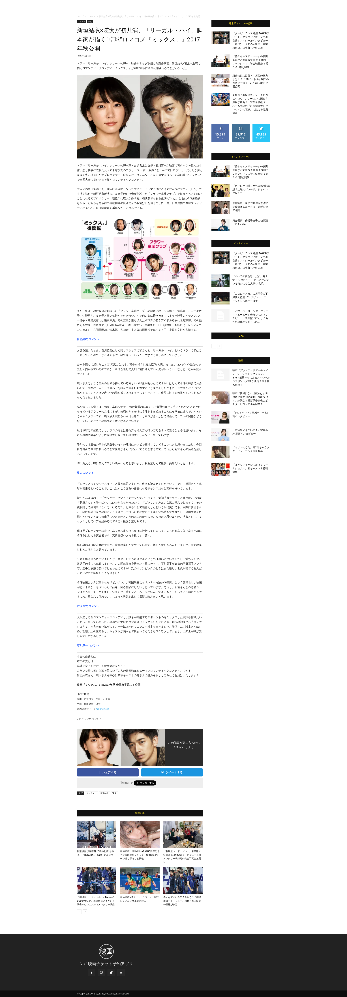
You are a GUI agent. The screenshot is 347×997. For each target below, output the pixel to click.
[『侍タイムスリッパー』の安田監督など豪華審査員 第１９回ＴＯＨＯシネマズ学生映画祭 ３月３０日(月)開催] (220, 60)
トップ (80, 16)
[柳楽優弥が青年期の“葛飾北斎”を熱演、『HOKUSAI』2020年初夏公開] (96, 834)
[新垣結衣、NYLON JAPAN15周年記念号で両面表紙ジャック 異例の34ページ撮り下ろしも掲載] (140, 834)
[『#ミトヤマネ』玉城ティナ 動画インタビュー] (220, 417)
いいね (220, 125)
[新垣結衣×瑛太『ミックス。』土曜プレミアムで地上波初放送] (140, 880)
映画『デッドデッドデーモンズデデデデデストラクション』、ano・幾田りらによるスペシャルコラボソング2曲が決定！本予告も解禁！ (251, 377)
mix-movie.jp (102, 709)
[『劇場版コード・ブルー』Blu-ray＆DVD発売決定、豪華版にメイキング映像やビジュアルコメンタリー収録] (96, 880)
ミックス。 (92, 793)
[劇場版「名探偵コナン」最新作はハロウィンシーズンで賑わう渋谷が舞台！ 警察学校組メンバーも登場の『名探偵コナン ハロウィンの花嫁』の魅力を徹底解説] (220, 99)
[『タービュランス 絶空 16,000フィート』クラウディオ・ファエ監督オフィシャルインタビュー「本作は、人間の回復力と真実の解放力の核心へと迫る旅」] (220, 37)
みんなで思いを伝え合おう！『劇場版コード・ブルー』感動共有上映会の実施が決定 (182, 901)
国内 (90, 21)
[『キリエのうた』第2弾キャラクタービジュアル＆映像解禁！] (220, 452)
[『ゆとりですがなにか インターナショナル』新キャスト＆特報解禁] (220, 469)
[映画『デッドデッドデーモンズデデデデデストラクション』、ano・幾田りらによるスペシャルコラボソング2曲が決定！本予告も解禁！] (220, 375)
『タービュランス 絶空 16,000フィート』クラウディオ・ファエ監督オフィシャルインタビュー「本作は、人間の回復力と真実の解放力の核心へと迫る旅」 (250, 40)
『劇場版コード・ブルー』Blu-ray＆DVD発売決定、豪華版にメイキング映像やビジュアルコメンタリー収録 (96, 901)
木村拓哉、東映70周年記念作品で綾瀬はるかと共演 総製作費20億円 (250, 207)
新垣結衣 (104, 793)
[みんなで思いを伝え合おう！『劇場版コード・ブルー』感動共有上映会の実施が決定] (183, 880)
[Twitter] (111, 972)
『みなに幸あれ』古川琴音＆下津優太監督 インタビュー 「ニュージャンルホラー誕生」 (250, 297)
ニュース (91, 16)
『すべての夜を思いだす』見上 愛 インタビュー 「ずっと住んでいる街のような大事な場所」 (250, 280)
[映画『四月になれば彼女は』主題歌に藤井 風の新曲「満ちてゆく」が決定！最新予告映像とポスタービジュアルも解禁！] (220, 397)
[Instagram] (101, 972)
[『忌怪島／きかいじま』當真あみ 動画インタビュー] (220, 434)
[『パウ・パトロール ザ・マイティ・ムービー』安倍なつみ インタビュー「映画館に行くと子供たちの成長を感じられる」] (220, 315)
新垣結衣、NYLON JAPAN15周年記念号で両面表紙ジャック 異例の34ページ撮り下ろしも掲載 (140, 855)
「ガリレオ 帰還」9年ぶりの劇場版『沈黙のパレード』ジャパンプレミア (251, 189)
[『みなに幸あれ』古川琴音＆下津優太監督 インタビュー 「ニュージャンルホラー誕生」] (220, 298)
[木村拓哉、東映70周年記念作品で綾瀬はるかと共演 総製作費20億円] (220, 207)
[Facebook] (91, 972)
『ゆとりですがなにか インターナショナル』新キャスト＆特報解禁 (250, 468)
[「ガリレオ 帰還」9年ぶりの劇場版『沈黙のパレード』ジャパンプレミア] (220, 190)
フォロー (241, 125)
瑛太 (114, 793)
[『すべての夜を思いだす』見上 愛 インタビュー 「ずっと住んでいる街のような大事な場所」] (220, 280)
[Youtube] (121, 972)
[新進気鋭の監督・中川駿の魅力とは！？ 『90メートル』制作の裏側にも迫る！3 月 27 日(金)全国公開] (220, 80)
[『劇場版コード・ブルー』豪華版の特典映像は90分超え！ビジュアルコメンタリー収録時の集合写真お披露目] (183, 834)
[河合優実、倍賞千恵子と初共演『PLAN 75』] (220, 225)
